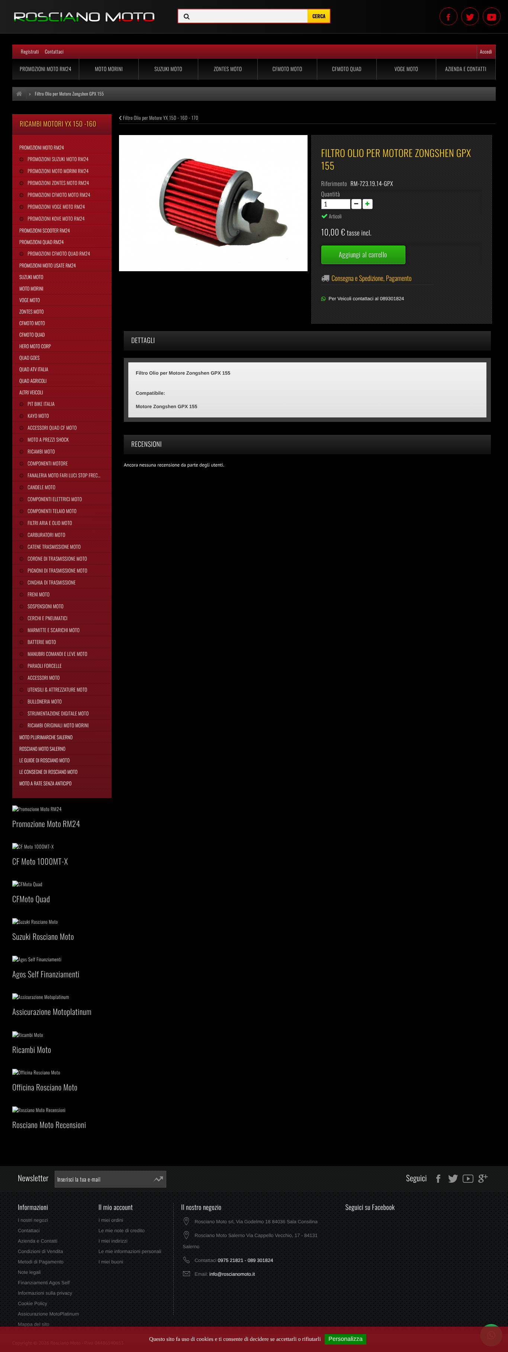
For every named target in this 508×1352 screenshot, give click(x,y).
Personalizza (345, 1339)
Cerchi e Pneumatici (46, 618)
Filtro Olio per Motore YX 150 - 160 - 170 (160, 117)
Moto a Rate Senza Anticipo (45, 783)
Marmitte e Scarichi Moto (53, 630)
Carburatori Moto (45, 534)
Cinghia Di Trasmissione (50, 582)
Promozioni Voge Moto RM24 (55, 206)
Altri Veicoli (31, 392)
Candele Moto (40, 487)
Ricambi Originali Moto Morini (57, 725)
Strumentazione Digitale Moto (57, 713)
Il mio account (116, 1207)
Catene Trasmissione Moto (53, 546)
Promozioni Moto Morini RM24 (57, 170)
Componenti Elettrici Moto (54, 499)
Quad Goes (29, 357)
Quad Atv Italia (33, 369)
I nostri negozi (33, 1220)
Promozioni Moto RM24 (45, 69)
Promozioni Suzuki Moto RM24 (57, 159)
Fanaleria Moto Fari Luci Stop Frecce (64, 475)
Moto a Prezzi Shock (47, 439)
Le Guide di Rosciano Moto (44, 760)
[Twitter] (470, 16)
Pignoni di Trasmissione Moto (56, 570)
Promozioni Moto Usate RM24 (47, 265)
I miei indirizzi (113, 1241)
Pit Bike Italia (40, 403)
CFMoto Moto (287, 69)
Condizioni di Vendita (40, 1251)
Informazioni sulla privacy (45, 1293)
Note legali (29, 1272)
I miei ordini (111, 1220)
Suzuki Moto (168, 69)
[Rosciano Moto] (85, 11)
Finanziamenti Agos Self (44, 1282)
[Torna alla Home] (19, 94)
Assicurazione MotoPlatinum (48, 1314)
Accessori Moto (43, 677)
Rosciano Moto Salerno (42, 748)
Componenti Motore (47, 463)
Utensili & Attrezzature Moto (56, 689)
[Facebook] (448, 16)
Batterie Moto (41, 641)
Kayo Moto (37, 415)
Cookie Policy (32, 1303)
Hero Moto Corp (35, 346)
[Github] (492, 16)
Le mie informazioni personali (130, 1251)
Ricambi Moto (40, 451)
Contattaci (54, 51)
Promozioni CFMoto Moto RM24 (58, 194)
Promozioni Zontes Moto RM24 (57, 182)
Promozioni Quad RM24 (41, 242)
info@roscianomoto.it (232, 1274)
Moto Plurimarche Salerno (46, 737)
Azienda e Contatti (465, 69)
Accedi (486, 51)
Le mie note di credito (122, 1230)
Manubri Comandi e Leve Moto (56, 653)
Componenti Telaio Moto (51, 511)
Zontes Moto (228, 69)
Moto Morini (109, 69)
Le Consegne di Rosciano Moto (48, 771)
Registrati (30, 51)
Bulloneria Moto (44, 701)
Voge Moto (406, 69)
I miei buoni (111, 1262)
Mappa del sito (33, 1324)
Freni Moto (37, 594)
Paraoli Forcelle (43, 665)
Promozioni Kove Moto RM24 (55, 218)
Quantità (330, 193)
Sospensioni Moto (44, 606)
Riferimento (334, 183)
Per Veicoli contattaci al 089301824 (366, 298)
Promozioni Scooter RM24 (44, 230)
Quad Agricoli (32, 380)
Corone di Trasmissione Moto (56, 558)
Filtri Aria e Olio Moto (49, 522)
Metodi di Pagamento (41, 1262)
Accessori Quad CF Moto (51, 427)
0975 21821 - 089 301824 (245, 1260)
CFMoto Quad (346, 69)
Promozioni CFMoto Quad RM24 (58, 253)
